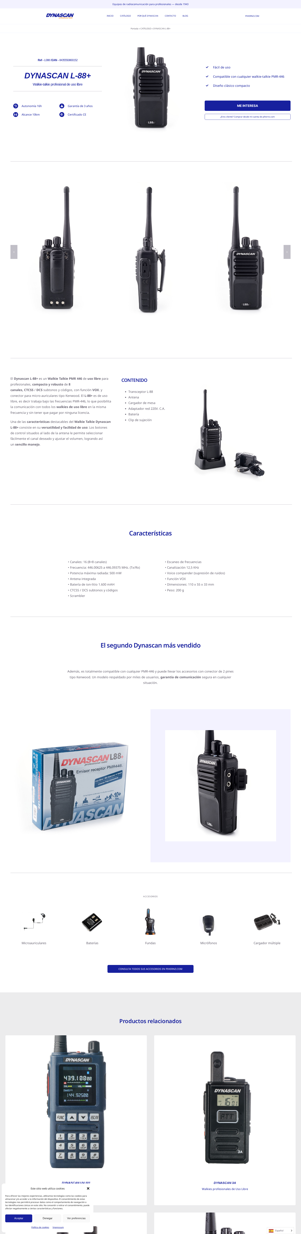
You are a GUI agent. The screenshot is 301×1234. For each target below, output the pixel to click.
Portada (134, 28)
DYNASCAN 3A (225, 1183)
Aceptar (18, 1218)
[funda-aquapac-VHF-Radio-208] (150, 909)
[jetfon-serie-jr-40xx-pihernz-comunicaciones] (209, 909)
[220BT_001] (225, 1214)
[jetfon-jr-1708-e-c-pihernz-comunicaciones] (34, 909)
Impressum (58, 1227)
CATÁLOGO (145, 28)
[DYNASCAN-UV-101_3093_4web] (76, 1037)
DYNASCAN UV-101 (76, 1183)
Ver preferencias (76, 1218)
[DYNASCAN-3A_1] (225, 1037)
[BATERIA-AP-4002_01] (92, 909)
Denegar (47, 1218)
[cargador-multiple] (267, 909)
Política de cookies (40, 1227)
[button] (88, 1188)
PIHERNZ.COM (252, 15)
